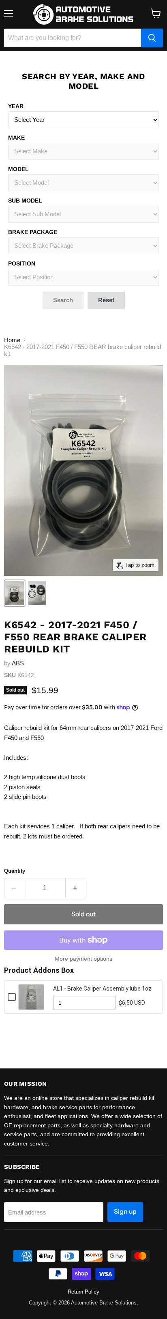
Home (12, 340)
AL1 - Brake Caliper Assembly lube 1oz (102, 988)
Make (16, 137)
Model (18, 169)
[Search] (152, 38)
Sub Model (25, 200)
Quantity (14, 871)
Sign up (125, 1211)
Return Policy (83, 1292)
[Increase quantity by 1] (76, 888)
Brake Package (32, 232)
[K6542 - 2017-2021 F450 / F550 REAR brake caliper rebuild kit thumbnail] (14, 593)
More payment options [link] (83, 958)
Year (16, 106)
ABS (18, 663)
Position (21, 263)
